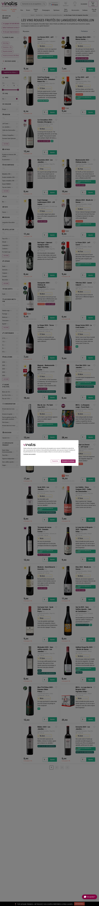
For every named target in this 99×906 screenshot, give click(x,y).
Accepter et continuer (68, 461)
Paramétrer (55, 461)
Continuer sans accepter (29, 454)
